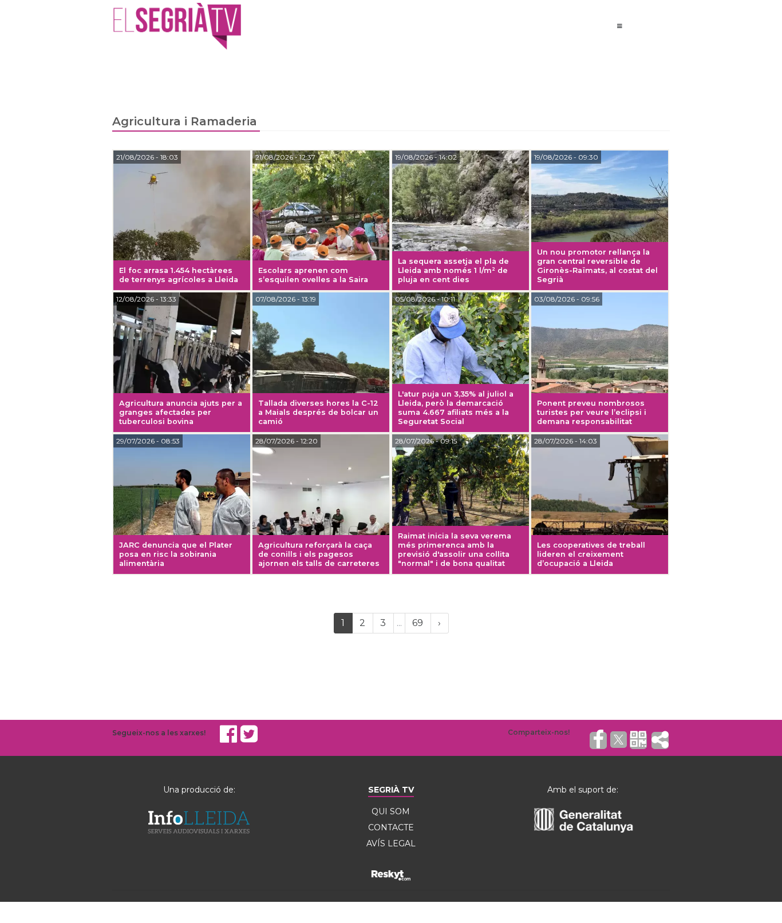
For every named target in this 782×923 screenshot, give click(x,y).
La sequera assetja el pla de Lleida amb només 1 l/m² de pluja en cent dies (453, 270)
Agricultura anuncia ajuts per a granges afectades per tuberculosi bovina (180, 412)
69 (417, 622)
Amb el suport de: (582, 790)
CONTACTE (391, 827)
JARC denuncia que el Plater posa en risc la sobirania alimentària (175, 554)
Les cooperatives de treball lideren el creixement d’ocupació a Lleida (591, 554)
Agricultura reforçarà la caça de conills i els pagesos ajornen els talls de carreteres (319, 554)
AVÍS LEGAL (391, 843)
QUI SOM (391, 811)
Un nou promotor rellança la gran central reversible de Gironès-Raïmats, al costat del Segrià (597, 266)
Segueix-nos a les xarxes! (159, 732)
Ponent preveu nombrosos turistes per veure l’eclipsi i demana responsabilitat (591, 412)
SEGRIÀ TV (391, 790)
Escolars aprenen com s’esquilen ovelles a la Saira (313, 275)
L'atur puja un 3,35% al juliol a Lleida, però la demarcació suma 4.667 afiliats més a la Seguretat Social (456, 408)
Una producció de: (199, 790)
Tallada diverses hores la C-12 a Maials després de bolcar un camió (318, 412)
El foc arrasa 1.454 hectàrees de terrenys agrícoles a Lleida (178, 275)
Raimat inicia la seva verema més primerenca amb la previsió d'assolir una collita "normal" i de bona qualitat (454, 550)
